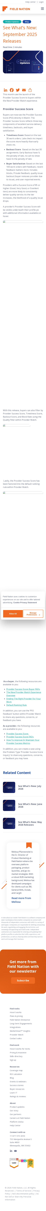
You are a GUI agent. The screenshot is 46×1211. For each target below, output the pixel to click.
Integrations (15, 1027)
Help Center (15, 1125)
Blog (12, 1078)
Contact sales (16, 1038)
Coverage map (16, 1070)
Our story (14, 1110)
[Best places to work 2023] (23, 1161)
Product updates (17, 1107)
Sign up (13, 1060)
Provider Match (16, 1034)
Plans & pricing (16, 1016)
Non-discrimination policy (23, 1193)
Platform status (17, 1121)
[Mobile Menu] (42, 8)
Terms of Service (23, 1190)
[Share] (30, 90)
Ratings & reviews (18, 1096)
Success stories (17, 1085)
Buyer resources (17, 1089)
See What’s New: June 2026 (30, 805)
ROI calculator (16, 1074)
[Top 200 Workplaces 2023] (31, 1163)
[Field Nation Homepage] (17, 9)
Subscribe (23, 980)
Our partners (15, 1114)
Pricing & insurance (18, 1052)
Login (41, 2)
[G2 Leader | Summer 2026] (14, 1163)
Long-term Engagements (21, 1023)
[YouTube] (15, 1151)
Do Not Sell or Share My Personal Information (22, 1196)
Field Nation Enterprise (20, 1019)
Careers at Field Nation (20, 1118)
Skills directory (16, 1056)
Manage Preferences (32, 614)
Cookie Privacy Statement (25, 602)
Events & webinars (18, 1081)
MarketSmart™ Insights (20, 1031)
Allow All (13, 614)
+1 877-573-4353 (17, 1136)
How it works (16, 1012)
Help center (30, 2)
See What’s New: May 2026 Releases (30, 823)
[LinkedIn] (11, 1151)
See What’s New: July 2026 (29, 787)
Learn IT (13, 1092)
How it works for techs (20, 1049)
